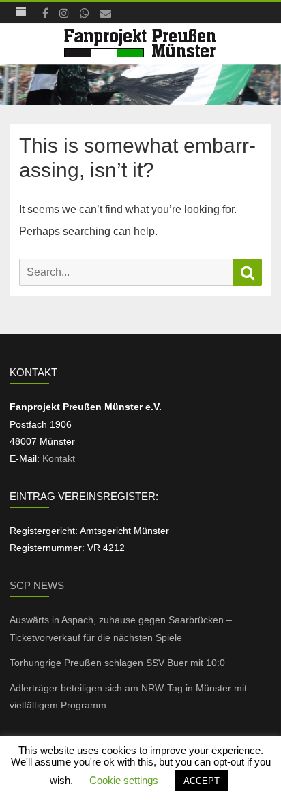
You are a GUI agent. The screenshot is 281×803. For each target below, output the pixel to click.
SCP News (37, 585)
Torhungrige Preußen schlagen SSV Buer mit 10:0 (117, 662)
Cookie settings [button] (123, 780)
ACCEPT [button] (201, 781)
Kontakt (58, 458)
